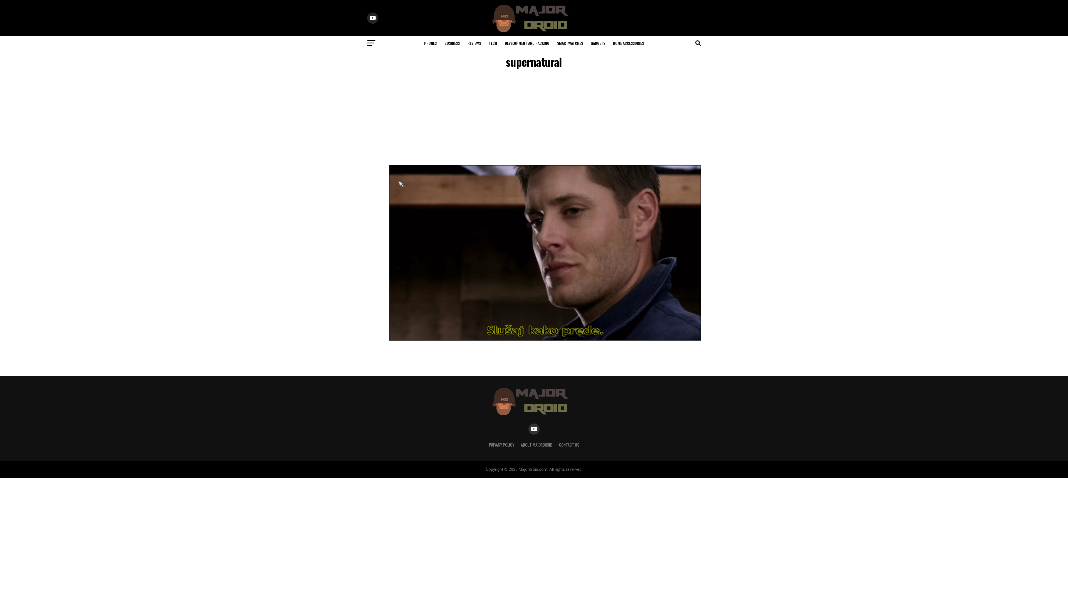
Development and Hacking (527, 43)
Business (452, 43)
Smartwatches (570, 43)
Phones (430, 43)
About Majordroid (536, 445)
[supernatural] (545, 339)
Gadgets (598, 43)
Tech (493, 43)
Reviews (474, 43)
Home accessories (628, 43)
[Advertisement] (534, 118)
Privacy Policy (501, 445)
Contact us (569, 445)
